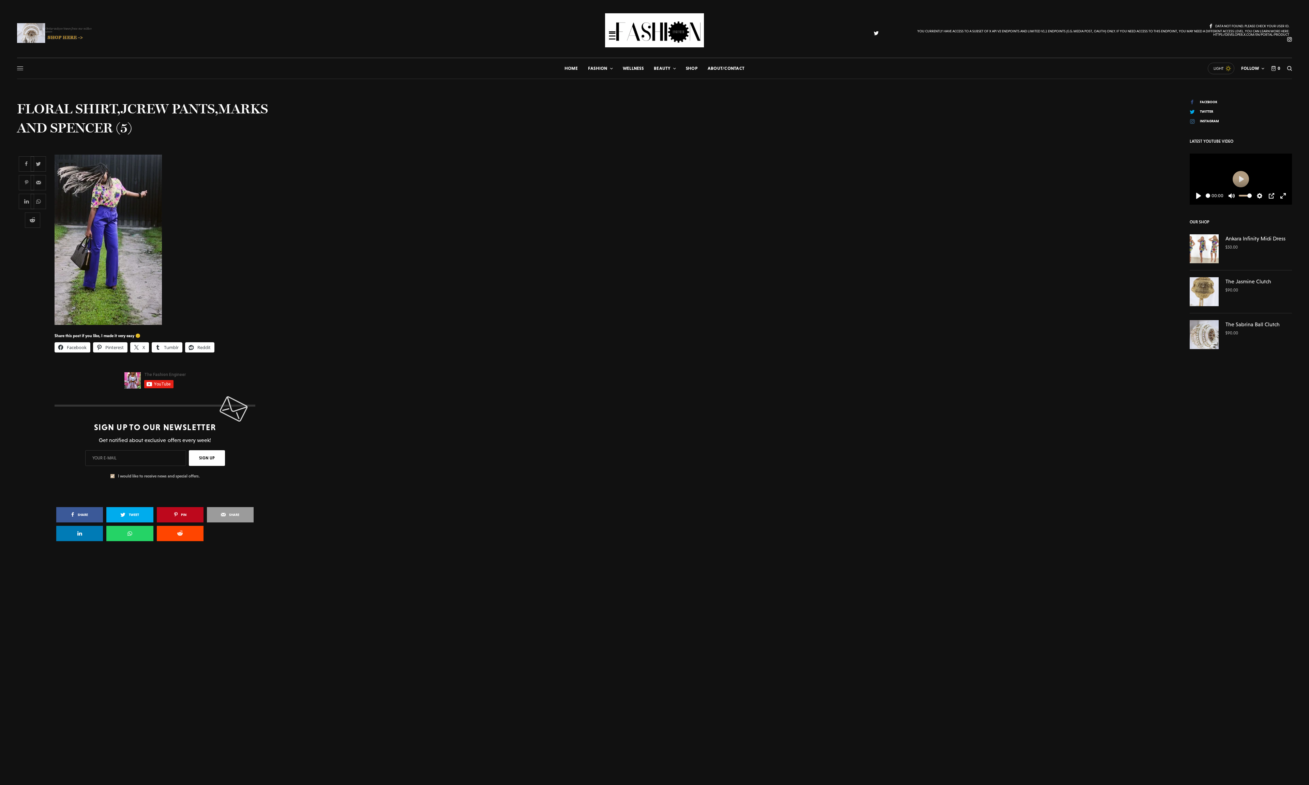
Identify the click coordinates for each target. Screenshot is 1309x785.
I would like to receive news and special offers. (159, 476)
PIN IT (158, 239)
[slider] (1208, 195)
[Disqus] (654, 645)
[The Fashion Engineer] (654, 30)
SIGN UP (207, 458)
